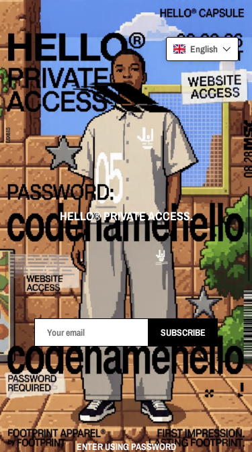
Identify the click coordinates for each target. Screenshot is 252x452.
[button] (202, 49)
